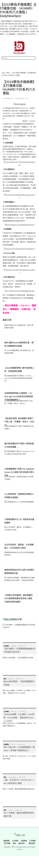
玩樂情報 (6, 744)
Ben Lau (9, 98)
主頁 (3, 73)
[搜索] (33, 57)
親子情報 (7, 843)
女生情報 (15, 841)
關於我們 (22, 843)
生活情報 (6, 646)
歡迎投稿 (31, 843)
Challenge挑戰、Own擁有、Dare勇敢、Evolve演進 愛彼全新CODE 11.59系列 (19, 717)
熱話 (7, 73)
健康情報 (6, 841)
